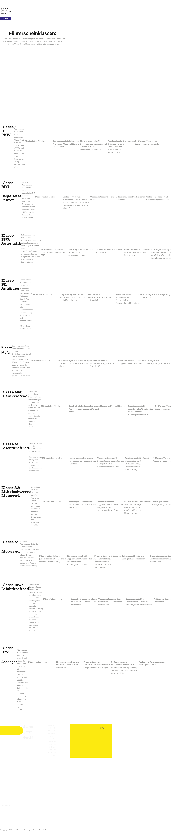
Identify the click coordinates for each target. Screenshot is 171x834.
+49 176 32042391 (17, 813)
